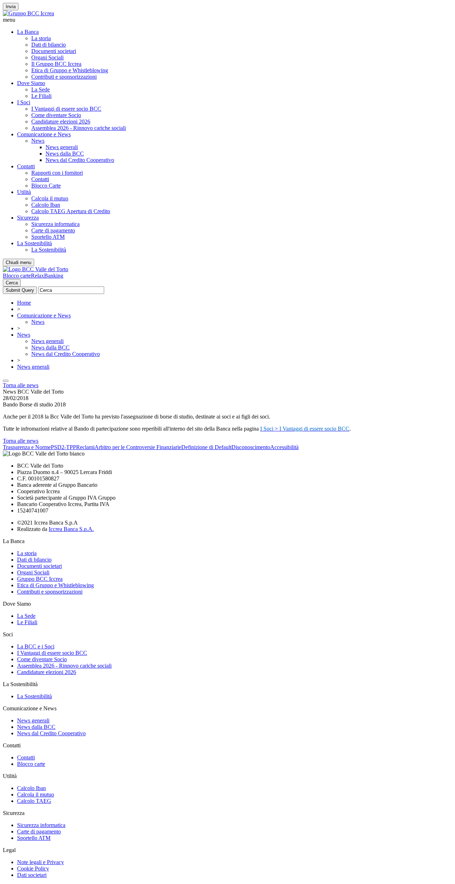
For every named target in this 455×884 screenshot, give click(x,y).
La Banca (28, 32)
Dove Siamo (31, 83)
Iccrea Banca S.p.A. (71, 529)
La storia (41, 38)
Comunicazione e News (44, 134)
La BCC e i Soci (35, 646)
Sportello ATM (48, 237)
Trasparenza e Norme (27, 447)
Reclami (85, 447)
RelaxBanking (47, 276)
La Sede (40, 89)
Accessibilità (284, 447)
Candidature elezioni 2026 (60, 122)
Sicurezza (28, 218)
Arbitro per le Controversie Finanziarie (138, 447)
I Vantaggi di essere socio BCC (66, 109)
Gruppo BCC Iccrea (40, 579)
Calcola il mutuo (49, 198)
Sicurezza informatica (55, 224)
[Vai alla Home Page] (35, 269)
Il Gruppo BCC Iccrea (56, 64)
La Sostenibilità (34, 243)
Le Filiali (41, 96)
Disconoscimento (250, 447)
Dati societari (32, 875)
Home (24, 303)
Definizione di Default (206, 447)
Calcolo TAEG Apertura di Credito (70, 211)
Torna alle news (20, 385)
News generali (62, 147)
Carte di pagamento (53, 230)
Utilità (24, 192)
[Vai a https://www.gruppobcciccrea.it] (28, 13)
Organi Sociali (47, 57)
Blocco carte (17, 276)
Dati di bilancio (48, 45)
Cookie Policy (33, 868)
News (37, 141)
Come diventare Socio (56, 115)
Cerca (12, 282)
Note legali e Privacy (40, 862)
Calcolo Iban (45, 205)
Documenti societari (53, 51)
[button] (227, 20)
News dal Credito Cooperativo (80, 160)
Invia (11, 6)
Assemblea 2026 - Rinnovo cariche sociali (78, 128)
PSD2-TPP (63, 447)
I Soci (23, 102)
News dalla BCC (65, 154)
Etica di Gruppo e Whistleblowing (69, 70)
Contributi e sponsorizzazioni (64, 77)
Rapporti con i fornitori (57, 173)
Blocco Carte (46, 186)
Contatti (26, 166)
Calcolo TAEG (34, 801)
